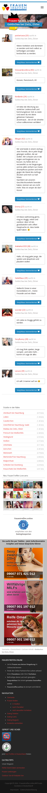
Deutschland (15, 649)
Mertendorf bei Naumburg (23, 457)
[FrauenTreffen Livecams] (22, 494)
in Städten (16, 704)
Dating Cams (12, 717)
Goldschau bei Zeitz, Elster (26, 38)
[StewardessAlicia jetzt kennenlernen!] (7, 72)
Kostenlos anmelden (15, 723)
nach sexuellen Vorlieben (21, 710)
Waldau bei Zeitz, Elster (23, 429)
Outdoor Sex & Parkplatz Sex (13, 775)
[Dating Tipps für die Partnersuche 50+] (23, 525)
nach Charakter (18, 707)
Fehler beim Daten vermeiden (13, 768)
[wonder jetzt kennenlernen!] (7, 312)
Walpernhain (23, 461)
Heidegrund (23, 437)
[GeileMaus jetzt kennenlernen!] (7, 280)
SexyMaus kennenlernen (27, 62)
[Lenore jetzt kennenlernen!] (7, 373)
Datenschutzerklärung (28, 790)
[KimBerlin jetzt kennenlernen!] (7, 99)
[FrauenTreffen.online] (14, 7)
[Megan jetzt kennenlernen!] (7, 141)
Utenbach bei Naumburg (23, 413)
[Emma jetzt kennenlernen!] (7, 209)
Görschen (23, 449)
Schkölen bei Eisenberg (23, 465)
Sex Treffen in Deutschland (16, 754)
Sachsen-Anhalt (27, 649)
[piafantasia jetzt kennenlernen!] (7, 38)
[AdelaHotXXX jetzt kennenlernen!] (7, 249)
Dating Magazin (13, 720)
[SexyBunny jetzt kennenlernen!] (7, 342)
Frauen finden (12, 701)
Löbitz (23, 417)
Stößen (23, 441)
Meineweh (23, 453)
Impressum (14, 790)
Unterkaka (23, 445)
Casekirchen (23, 421)
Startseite (5, 649)
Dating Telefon (12, 713)
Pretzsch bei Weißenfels (23, 433)
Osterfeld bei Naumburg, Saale (23, 425)
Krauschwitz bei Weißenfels (23, 469)
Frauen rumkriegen (9, 772)
